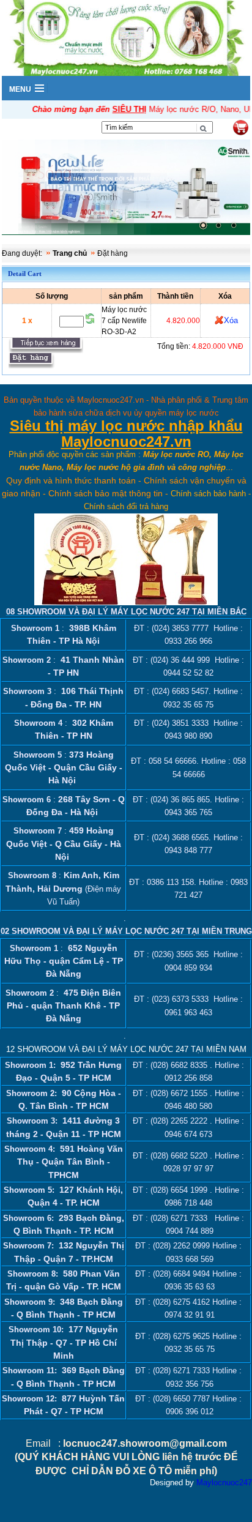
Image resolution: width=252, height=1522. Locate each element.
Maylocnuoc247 (224, 1482)
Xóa (231, 320)
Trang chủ (70, 253)
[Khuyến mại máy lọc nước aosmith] (126, 189)
